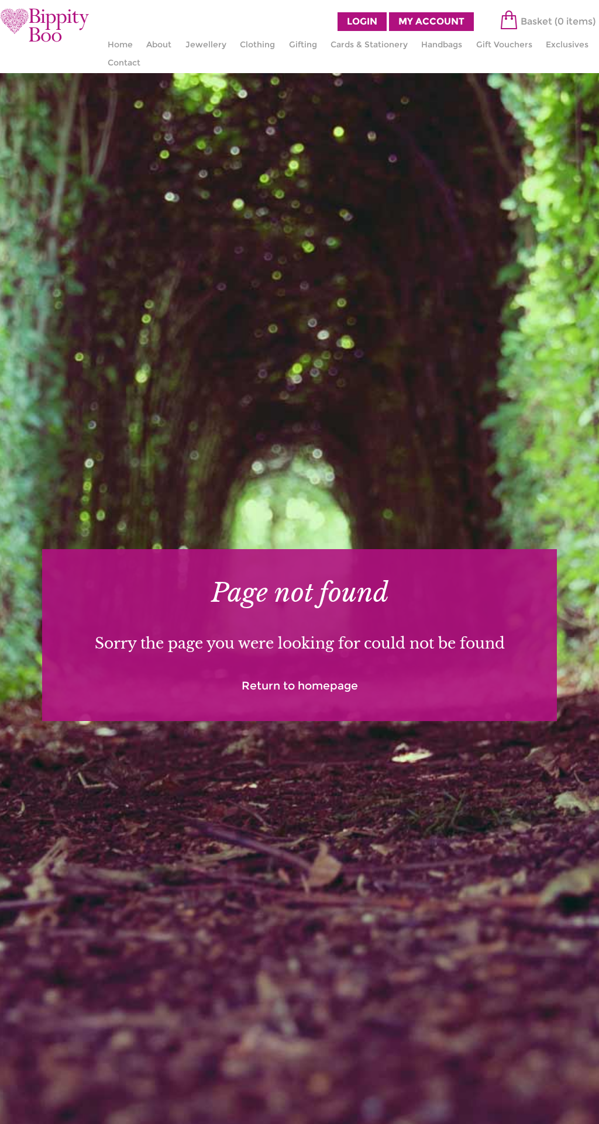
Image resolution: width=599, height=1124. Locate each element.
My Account (431, 21)
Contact (124, 62)
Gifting (303, 44)
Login (362, 21)
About (158, 44)
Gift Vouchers (504, 44)
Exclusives (567, 44)
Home (120, 44)
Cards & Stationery (369, 44)
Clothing (257, 44)
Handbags (441, 44)
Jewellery (205, 44)
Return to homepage (300, 685)
